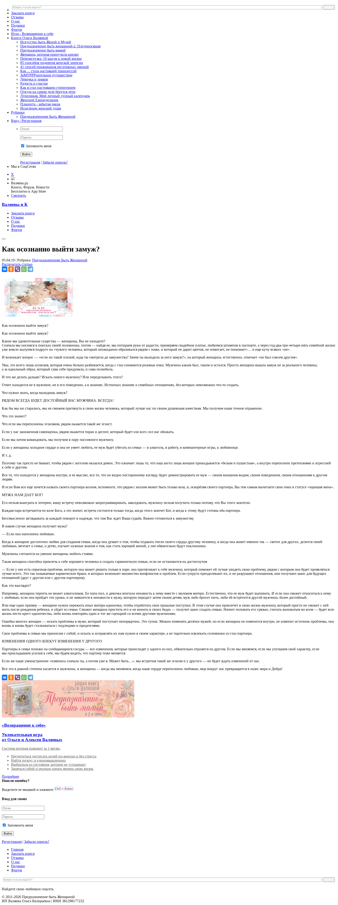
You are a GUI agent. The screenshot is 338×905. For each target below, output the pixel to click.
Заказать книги (23, 13)
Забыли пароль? (55, 162)
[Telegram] (30, 269)
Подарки (18, 25)
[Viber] (17, 269)
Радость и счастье (34, 83)
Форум (16, 30)
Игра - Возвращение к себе (32, 34)
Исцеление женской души (40, 108)
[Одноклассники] (11, 269)
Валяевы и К (15, 204)
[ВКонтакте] (4, 269)
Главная (17, 849)
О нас (15, 21)
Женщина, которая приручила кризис (49, 54)
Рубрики (18, 112)
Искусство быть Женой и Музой (45, 42)
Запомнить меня (38, 146)
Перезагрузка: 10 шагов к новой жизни (51, 59)
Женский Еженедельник (39, 100)
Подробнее (10, 776)
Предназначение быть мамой (43, 50)
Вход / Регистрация (26, 121)
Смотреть (18, 195)
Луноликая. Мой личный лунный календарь (55, 96)
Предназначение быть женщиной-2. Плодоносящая (60, 46)
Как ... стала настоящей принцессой (48, 71)
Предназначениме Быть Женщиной (47, 117)
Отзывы (17, 17)
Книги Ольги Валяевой (29, 38)
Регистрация (30, 162)
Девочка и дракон (34, 79)
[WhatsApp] (24, 269)
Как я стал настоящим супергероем (47, 88)
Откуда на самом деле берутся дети (47, 92)
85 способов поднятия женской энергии (51, 63)
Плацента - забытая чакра (40, 104)
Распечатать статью (17, 264)
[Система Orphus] (64, 790)
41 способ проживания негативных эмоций (54, 67)
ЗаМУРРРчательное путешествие (46, 75)
